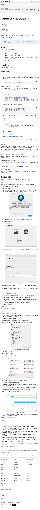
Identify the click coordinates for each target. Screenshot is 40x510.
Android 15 (3, 478)
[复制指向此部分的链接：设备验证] (6, 144)
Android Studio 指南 (17, 475)
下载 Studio (16, 480)
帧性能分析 (35, 35)
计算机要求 (22, 162)
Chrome (2, 493)
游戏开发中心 (3, 4)
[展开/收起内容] (5, 22)
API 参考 (15, 478)
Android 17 (3, 475)
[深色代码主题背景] (36, 81)
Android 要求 (17, 162)
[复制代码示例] (38, 81)
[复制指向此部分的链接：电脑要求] (7, 47)
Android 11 (3, 485)
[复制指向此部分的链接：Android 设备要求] (12, 132)
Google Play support (30, 478)
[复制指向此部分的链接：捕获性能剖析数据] (12, 177)
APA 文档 (9, 42)
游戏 (15, 461)
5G (14, 469)
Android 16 (3, 477)
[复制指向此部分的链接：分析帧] (5, 421)
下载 (9, 67)
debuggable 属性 (26, 76)
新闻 (2, 467)
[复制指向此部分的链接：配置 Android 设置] (11, 182)
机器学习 (15, 462)
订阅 (14, 504)
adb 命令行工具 (6, 60)
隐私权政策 (16, 467)
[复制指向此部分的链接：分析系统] (6, 311)
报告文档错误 (29, 477)
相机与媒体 (16, 466)
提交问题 (21, 166)
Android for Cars (30, 466)
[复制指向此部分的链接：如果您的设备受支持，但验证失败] (16, 160)
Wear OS (28, 462)
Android (2, 461)
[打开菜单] (2, 1)
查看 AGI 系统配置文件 (12, 415)
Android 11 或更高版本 (9, 136)
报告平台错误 (29, 475)
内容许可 (11, 450)
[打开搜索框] (25, 1)
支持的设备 (9, 156)
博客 (2, 469)
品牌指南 (9, 502)
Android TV (29, 467)
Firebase (2, 495)
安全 (2, 464)
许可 (6, 502)
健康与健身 (16, 464)
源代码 (2, 466)
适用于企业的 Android (4, 462)
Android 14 (3, 480)
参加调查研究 (29, 480)
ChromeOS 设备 (29, 464)
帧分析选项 (13, 446)
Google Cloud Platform (5, 496)
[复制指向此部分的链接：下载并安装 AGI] (11, 65)
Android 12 (3, 483)
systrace (17, 391)
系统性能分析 (29, 35)
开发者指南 (16, 477)
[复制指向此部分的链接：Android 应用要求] (12, 71)
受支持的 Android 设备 (18, 136)
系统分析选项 (13, 417)
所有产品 (2, 498)
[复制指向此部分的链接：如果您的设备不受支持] (12, 169)
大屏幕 (28, 461)
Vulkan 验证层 (12, 88)
